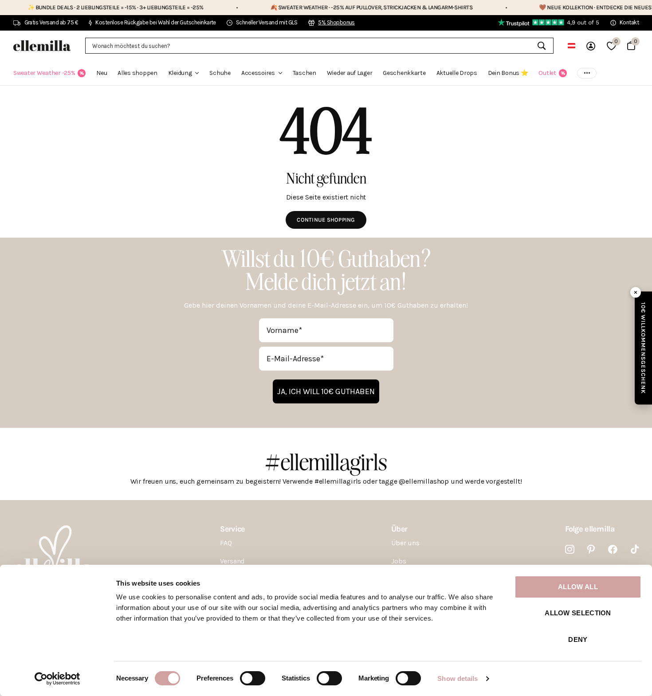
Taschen (304, 73)
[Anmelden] (591, 46)
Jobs (398, 561)
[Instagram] (569, 549)
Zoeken (541, 46)
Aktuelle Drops (456, 73)
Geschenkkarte (404, 73)
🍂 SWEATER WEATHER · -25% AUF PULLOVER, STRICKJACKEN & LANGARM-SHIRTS (340, 7)
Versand (232, 561)
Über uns (405, 543)
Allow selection (578, 613)
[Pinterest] (591, 549)
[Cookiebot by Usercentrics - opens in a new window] (57, 678)
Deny (577, 639)
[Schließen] (635, 292)
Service (232, 529)
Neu (101, 73)
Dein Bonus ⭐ (508, 73)
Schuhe (219, 73)
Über (399, 529)
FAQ (226, 543)
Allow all (578, 586)
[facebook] (612, 549)
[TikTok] (635, 549)
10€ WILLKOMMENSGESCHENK (643, 348)
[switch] (252, 678)
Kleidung (180, 73)
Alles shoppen (137, 73)
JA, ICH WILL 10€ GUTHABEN (326, 391)
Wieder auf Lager (350, 73)
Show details (457, 678)
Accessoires (258, 73)
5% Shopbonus (336, 22)
